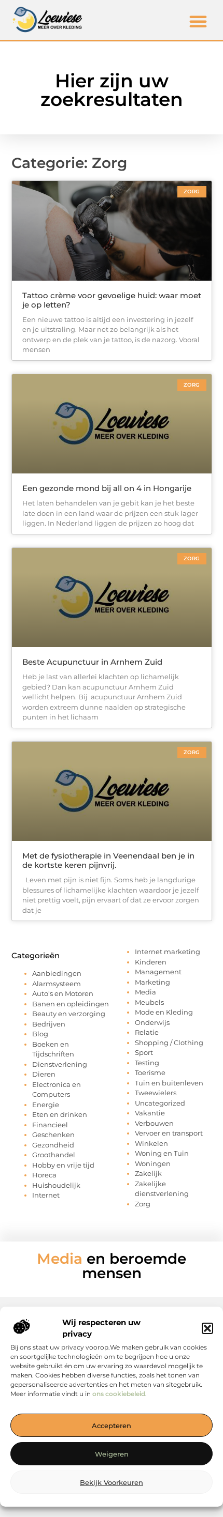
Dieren (43, 1074)
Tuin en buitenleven (169, 1083)
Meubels (149, 1002)
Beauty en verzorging (68, 1013)
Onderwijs (152, 1022)
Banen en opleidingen (70, 1004)
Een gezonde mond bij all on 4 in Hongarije (106, 488)
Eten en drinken (59, 1114)
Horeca (44, 1175)
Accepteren (111, 1425)
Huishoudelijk (56, 1185)
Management (158, 972)
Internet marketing (167, 951)
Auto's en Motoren (62, 993)
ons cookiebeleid (118, 1394)
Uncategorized (160, 1103)
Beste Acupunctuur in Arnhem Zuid (92, 662)
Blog (40, 1034)
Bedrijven (48, 1024)
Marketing (152, 982)
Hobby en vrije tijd (63, 1165)
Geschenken (53, 1134)
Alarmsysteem (56, 983)
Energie (45, 1104)
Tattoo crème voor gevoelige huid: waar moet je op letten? (111, 300)
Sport (144, 1052)
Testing (147, 1063)
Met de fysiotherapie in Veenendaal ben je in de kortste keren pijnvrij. (108, 860)
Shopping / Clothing (169, 1042)
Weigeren (112, 1454)
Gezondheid (53, 1145)
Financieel (50, 1125)
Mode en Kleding (164, 1012)
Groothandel (53, 1155)
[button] (207, 1328)
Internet (46, 1195)
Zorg (142, 1204)
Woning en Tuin (162, 1153)
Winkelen (151, 1143)
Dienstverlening (59, 1064)
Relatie (147, 1032)
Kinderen (150, 962)
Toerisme (150, 1072)
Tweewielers (155, 1093)
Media (145, 992)
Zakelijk (148, 1173)
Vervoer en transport (169, 1133)
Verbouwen (154, 1123)
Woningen (153, 1163)
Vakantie (150, 1113)
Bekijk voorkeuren (111, 1482)
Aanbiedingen (56, 973)
